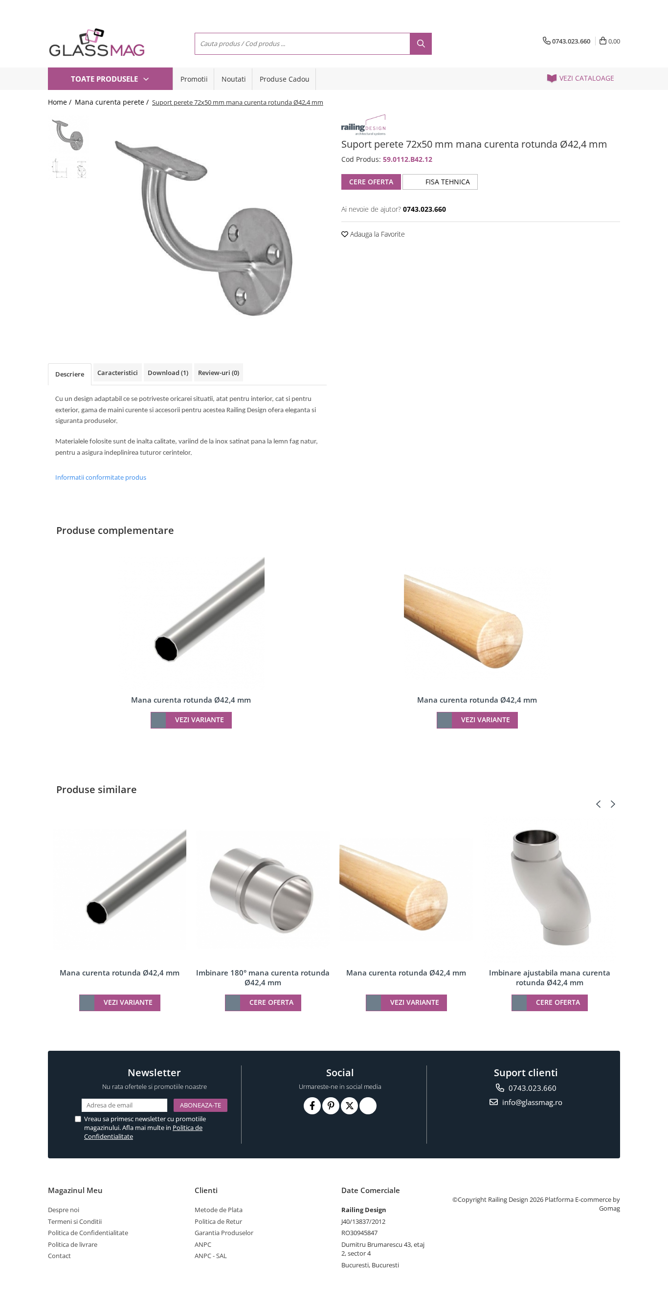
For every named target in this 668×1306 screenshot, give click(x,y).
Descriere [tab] (69, 374)
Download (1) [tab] (168, 372)
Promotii (194, 79)
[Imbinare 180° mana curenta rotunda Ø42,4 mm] (263, 889)
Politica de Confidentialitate (88, 1232)
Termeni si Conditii (75, 1221)
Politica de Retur (218, 1221)
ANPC (203, 1244)
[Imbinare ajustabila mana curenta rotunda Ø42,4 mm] (549, 889)
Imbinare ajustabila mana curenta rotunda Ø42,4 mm (549, 977)
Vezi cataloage (585, 78)
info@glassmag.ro (531, 1102)
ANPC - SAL (211, 1255)
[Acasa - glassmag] (97, 42)
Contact (59, 1255)
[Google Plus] (368, 1105)
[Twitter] (349, 1105)
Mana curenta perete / (113, 102)
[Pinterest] (330, 1105)
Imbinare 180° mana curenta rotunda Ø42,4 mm (263, 977)
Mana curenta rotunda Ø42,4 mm (191, 700)
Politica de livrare (72, 1244)
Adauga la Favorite (376, 234)
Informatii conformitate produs (100, 477)
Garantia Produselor (224, 1232)
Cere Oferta (371, 181)
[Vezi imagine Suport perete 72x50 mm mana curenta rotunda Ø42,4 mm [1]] (68, 168)
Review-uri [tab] (218, 372)
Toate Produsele (105, 79)
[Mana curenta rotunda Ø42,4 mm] (191, 623)
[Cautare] (421, 44)
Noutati (234, 79)
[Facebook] (312, 1105)
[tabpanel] (210, 223)
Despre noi (63, 1209)
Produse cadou (285, 79)
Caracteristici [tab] (117, 372)
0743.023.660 (532, 1088)
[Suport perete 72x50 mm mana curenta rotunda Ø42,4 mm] (210, 223)
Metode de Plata (219, 1209)
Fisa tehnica (446, 181)
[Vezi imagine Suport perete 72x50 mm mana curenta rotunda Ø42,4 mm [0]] (68, 134)
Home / (60, 102)
